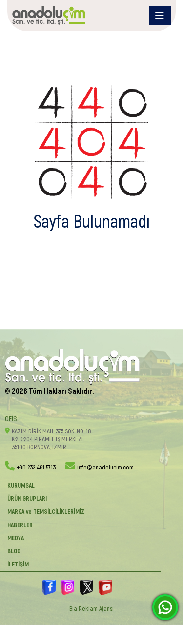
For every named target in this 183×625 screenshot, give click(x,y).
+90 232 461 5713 (36, 467)
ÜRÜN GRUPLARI (27, 499)
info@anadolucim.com (105, 467)
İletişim (18, 564)
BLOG (13, 551)
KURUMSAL (21, 485)
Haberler (20, 525)
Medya (15, 538)
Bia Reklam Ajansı (91, 609)
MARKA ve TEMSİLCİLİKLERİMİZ (45, 512)
